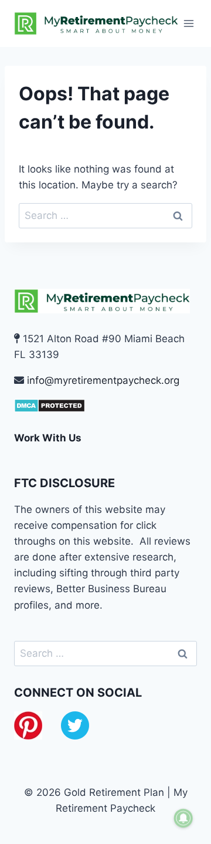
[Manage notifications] (183, 818)
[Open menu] (189, 23)
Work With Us (47, 438)
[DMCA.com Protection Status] (105, 406)
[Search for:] (105, 215)
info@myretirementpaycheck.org (103, 380)
